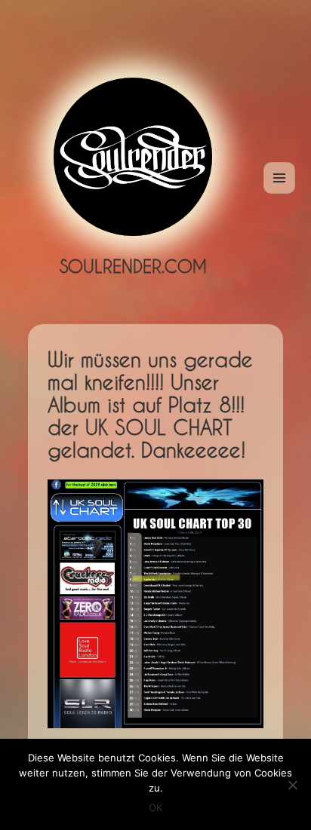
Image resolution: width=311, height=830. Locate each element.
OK (155, 807)
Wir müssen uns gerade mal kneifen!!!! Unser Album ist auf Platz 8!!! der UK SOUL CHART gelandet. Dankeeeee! (150, 404)
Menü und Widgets (279, 193)
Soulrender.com (133, 266)
